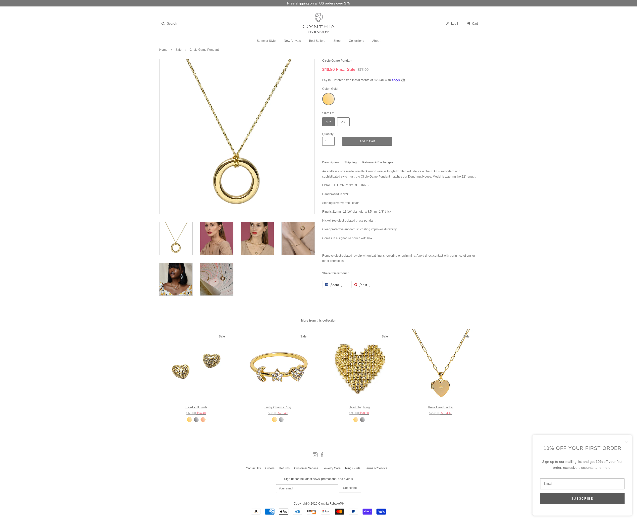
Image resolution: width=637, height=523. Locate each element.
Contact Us (253, 468)
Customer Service (306, 468)
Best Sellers (317, 41)
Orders (269, 468)
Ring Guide (353, 468)
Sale (178, 49)
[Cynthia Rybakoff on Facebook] (322, 457)
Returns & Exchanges (377, 162)
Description (330, 162)
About (376, 41)
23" (343, 122)
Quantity (327, 134)
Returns (284, 468)
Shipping (350, 162)
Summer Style (266, 41)
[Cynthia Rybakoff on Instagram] (315, 457)
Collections (356, 41)
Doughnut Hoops (419, 176)
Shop (337, 41)
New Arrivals (292, 41)
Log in (455, 23)
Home (163, 49)
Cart (475, 23)
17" (328, 122)
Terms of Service (376, 468)
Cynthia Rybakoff (329, 503)
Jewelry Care (332, 468)
